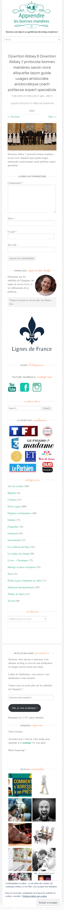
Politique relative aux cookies (34, 896)
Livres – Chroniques (18, 560)
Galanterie (13, 533)
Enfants (11, 520)
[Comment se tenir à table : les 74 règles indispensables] (44, 835)
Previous (14, 116)
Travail (11, 600)
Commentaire (15, 182)
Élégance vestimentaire (19, 513)
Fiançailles (13, 526)
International (14, 540)
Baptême (12, 493)
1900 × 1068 (45, 96)
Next (52, 116)
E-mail (12, 231)
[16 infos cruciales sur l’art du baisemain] (44, 860)
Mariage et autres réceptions (22, 567)
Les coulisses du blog (18, 546)
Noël (10, 573)
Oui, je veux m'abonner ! (24, 708)
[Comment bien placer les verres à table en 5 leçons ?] (20, 860)
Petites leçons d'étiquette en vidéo (24, 580)
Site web (12, 244)
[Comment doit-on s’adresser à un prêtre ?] (20, 785)
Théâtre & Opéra (16, 594)
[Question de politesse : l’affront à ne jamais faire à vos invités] (20, 835)
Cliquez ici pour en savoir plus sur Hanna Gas (30, 301)
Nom (11, 218)
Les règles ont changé (18, 553)
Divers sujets (14, 506)
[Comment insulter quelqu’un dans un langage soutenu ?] (44, 810)
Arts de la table (15, 486)
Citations (12, 499)
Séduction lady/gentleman (21, 587)
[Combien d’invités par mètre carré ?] (20, 810)
